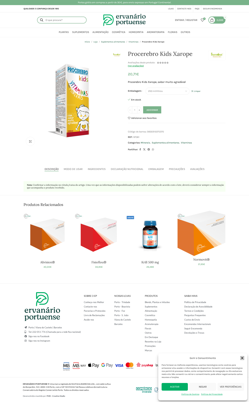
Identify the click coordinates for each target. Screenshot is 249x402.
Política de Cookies (190, 394)
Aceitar (174, 386)
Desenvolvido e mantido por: (44, 396)
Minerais (145, 142)
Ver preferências (231, 386)
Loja (96, 42)
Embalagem (134, 90)
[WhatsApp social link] (153, 149)
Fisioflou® (98, 262)
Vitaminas (133, 42)
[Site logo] (124, 19)
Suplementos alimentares (113, 42)
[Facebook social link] (140, 149)
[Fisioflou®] (99, 235)
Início (87, 42)
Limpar (197, 91)
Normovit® (201, 259)
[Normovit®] (201, 233)
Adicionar (152, 110)
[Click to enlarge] (30, 141)
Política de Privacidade (212, 394)
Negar (203, 386)
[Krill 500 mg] (150, 235)
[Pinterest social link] (149, 149)
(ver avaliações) (136, 65)
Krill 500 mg (150, 262)
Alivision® (47, 262)
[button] (242, 358)
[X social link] (144, 149)
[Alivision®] (47, 235)
